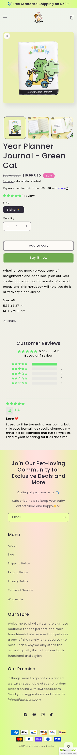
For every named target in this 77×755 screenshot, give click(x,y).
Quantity (8, 218)
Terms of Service (20, 590)
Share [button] (12, 321)
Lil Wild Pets (32, 746)
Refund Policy (18, 572)
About (12, 546)
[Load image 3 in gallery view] (62, 128)
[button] (5, 17)
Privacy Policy (18, 581)
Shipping (8, 181)
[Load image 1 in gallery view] (15, 128)
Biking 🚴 (13, 210)
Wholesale (15, 599)
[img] (15, 404)
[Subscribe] (64, 517)
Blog (11, 554)
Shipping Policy (19, 563)
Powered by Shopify (48, 746)
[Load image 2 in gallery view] (38, 128)
